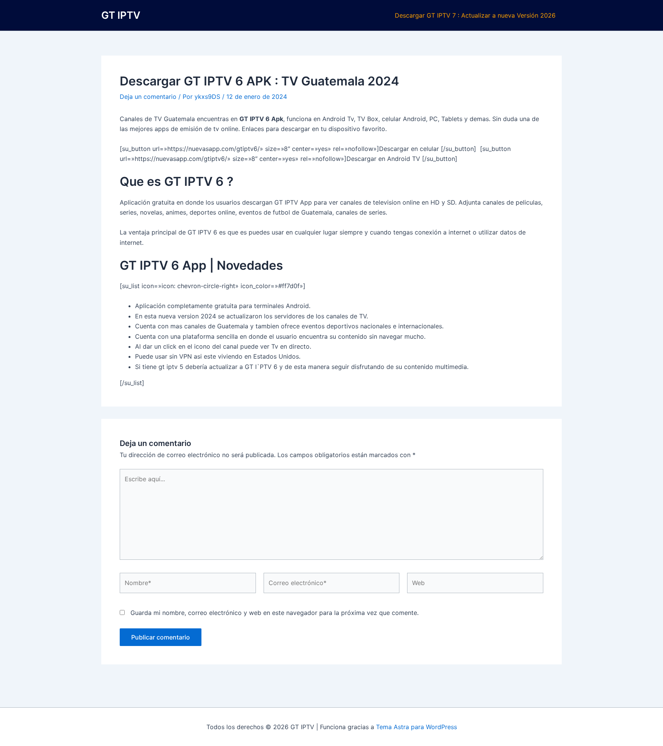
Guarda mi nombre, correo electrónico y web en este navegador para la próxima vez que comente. (274, 612)
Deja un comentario (148, 96)
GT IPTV (120, 15)
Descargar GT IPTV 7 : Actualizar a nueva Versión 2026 (475, 15)
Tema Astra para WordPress (416, 727)
